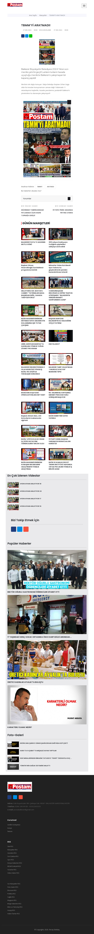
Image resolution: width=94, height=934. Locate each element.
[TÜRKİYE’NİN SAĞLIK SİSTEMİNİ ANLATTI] (13, 766)
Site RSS (10, 846)
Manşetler (43, 15)
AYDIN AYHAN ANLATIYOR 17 (30, 499)
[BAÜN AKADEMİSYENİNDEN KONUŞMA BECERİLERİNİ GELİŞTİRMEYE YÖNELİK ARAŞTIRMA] (33, 454)
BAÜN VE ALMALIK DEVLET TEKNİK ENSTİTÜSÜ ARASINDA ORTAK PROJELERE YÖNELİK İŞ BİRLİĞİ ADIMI (60, 465)
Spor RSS (10, 860)
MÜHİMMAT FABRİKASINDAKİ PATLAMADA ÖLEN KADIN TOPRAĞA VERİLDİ (32, 211)
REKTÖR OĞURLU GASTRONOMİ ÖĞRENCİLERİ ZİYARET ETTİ (33, 592)
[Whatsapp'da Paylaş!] (30, 36)
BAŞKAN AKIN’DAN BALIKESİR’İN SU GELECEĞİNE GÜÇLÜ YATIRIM (60, 320)
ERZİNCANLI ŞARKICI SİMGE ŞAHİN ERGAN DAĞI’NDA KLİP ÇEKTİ (44, 743)
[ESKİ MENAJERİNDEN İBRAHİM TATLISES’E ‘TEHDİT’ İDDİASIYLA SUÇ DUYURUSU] (13, 759)
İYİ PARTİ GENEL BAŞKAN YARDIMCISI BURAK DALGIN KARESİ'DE (59, 441)
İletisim (9, 831)
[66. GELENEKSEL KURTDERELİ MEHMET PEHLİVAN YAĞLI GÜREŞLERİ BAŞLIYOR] (61, 384)
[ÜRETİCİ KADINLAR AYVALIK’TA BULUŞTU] (47, 659)
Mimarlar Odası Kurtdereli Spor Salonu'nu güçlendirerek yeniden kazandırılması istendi (59, 268)
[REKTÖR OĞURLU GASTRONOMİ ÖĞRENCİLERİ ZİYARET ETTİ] (47, 569)
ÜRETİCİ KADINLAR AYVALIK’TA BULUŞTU (25, 682)
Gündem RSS (12, 853)
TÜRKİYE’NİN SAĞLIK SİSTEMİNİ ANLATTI (35, 766)
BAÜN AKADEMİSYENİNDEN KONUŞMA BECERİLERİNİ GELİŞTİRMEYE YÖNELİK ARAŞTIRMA (31, 465)
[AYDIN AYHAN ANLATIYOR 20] (13, 492)
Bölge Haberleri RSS (14, 904)
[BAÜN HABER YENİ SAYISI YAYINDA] (61, 407)
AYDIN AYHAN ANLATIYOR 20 (31, 491)
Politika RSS (11, 894)
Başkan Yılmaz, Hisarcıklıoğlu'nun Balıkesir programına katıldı (32, 267)
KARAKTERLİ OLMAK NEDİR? (19, 727)
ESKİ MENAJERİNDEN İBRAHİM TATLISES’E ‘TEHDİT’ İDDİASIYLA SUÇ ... (46, 758)
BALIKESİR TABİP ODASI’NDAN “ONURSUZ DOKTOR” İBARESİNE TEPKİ (60, 369)
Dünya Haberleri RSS (14, 863)
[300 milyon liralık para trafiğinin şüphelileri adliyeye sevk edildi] (61, 234)
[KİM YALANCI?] (61, 335)
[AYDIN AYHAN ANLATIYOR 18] (13, 484)
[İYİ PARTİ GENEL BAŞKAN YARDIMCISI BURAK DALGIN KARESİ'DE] (61, 430)
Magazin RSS (12, 900)
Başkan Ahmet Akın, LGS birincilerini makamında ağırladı (31, 418)
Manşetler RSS (12, 850)
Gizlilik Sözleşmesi (13, 825)
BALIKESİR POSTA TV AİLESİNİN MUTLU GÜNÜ (33, 243)
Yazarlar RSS (11, 870)
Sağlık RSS (11, 897)
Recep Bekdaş (54, 930)
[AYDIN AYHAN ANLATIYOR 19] (13, 507)
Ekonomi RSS (12, 890)
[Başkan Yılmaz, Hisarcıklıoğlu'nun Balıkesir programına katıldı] (33, 257)
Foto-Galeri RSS (12, 887)
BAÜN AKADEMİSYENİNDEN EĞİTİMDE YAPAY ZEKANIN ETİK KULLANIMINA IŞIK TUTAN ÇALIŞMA (33, 321)
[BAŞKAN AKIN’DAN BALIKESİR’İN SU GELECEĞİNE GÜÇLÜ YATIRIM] (61, 310)
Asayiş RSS (11, 910)
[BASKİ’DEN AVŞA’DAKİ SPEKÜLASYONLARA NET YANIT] (33, 384)
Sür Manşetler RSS (13, 884)
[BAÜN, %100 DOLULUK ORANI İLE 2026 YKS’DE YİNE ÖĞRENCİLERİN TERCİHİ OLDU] (33, 430)
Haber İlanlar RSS (13, 914)
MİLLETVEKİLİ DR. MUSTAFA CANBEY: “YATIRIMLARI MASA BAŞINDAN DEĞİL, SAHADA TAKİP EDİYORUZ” (32, 294)
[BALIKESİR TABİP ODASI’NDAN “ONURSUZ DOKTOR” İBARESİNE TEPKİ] (61, 359)
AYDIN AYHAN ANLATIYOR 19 (30, 506)
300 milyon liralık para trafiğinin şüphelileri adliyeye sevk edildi (58, 244)
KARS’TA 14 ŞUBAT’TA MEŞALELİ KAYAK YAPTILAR (38, 751)
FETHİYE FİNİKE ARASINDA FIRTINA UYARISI (63, 209)
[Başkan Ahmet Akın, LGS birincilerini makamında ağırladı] (33, 407)
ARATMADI (50, 187)
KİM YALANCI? (54, 344)
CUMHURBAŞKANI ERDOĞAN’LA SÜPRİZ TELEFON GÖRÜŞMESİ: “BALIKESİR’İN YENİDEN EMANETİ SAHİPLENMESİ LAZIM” (60, 295)
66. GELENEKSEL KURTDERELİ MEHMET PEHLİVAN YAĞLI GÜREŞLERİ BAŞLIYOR (60, 395)
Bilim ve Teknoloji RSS (14, 907)
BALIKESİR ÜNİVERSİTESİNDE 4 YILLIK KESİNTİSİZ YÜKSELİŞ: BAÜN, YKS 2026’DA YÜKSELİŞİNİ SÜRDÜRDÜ (33, 370)
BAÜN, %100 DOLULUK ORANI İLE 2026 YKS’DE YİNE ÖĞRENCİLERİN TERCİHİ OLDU (32, 441)
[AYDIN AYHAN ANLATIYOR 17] (13, 499)
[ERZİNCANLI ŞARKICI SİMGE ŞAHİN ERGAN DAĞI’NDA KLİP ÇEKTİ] (13, 744)
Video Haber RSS (13, 873)
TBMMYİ (39, 187)
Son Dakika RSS (12, 856)
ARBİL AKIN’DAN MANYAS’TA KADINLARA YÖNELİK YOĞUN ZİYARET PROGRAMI (32, 346)
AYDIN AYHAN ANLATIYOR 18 (30, 484)
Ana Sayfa (33, 15)
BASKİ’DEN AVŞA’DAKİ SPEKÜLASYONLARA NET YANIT (33, 394)
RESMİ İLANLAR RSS (14, 866)
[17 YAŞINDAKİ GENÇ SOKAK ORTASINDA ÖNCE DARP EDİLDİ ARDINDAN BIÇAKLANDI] (47, 614)
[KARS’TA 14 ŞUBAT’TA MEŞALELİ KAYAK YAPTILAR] (13, 751)
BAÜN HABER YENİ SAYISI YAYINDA (58, 417)
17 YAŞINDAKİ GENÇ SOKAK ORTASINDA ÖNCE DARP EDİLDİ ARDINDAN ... (39, 637)
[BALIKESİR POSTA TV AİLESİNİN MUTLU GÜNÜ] (33, 234)
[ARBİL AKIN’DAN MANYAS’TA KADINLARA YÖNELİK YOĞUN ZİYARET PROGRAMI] (33, 335)
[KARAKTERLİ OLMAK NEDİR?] (47, 704)
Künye (9, 828)
